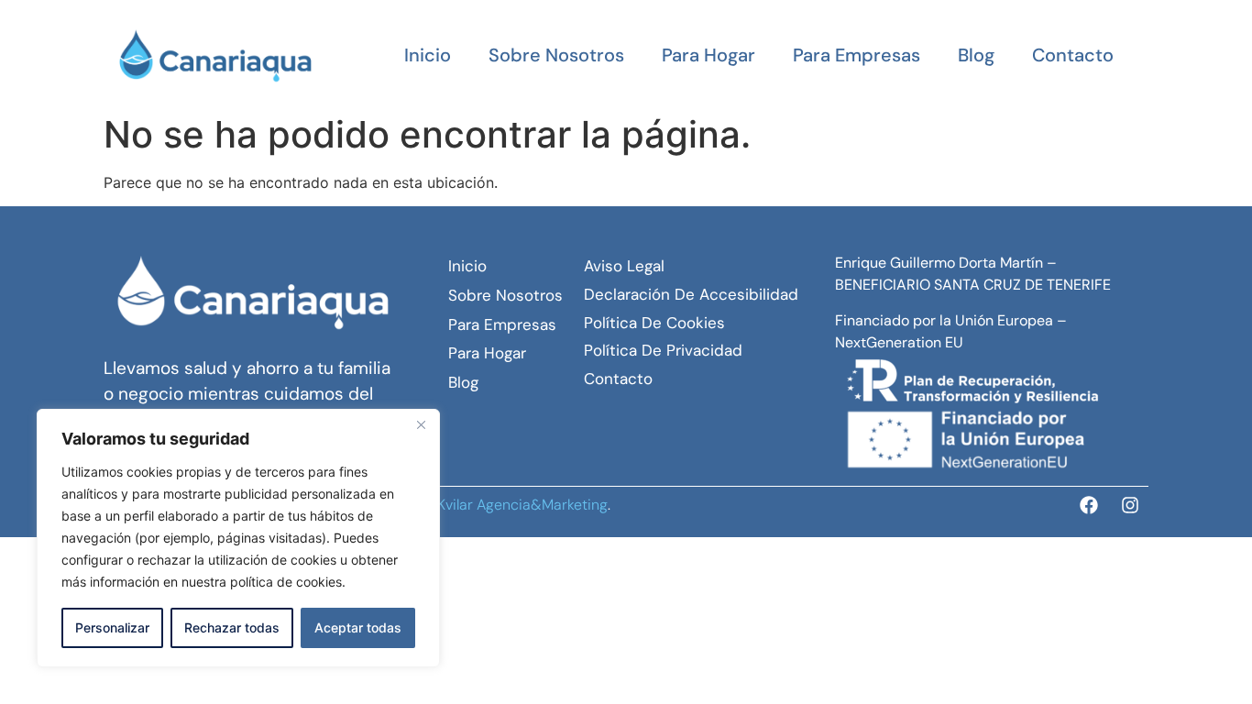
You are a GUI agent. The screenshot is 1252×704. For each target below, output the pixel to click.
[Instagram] (1130, 505)
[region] (238, 538)
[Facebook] (1089, 505)
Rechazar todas (232, 627)
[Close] (421, 424)
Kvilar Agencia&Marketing (522, 504)
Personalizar (112, 627)
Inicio (427, 55)
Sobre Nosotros (556, 55)
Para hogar (708, 55)
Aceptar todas (357, 627)
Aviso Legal (624, 266)
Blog (976, 55)
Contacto (1073, 55)
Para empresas (856, 55)
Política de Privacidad (663, 350)
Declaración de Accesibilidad (691, 294)
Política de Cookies (654, 323)
